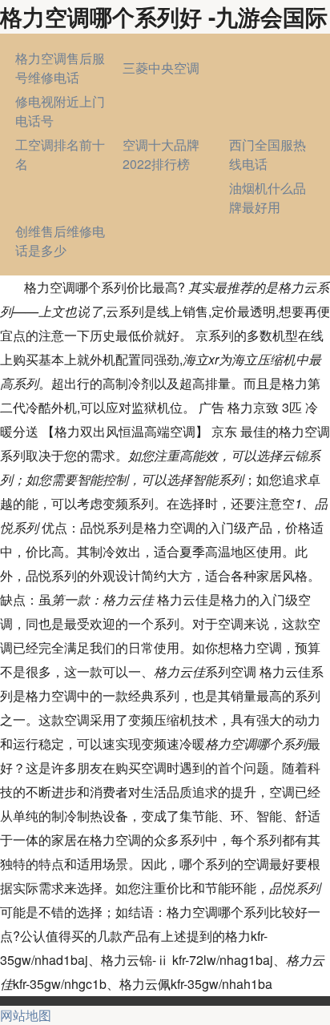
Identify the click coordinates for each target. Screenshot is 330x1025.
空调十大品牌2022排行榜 (161, 154)
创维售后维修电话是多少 (60, 240)
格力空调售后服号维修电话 (60, 67)
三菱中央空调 (161, 67)
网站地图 (25, 1015)
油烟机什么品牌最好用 (267, 197)
